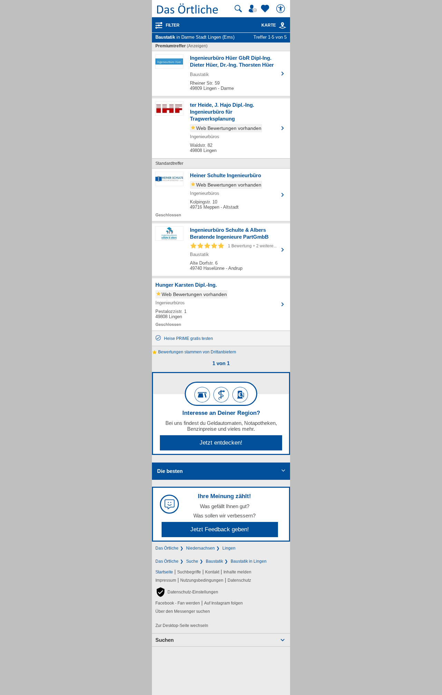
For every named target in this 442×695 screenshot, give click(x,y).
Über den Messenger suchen (182, 611)
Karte (268, 25)
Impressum (165, 580)
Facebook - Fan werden (177, 603)
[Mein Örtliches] (254, 8)
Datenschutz (239, 580)
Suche (192, 561)
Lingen (229, 548)
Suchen (164, 640)
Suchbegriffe (189, 572)
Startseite (164, 572)
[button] (186, 592)
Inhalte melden (237, 572)
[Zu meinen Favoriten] (266, 8)
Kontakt (212, 572)
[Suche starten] (238, 8)
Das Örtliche (167, 548)
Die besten (170, 471)
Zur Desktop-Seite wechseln (181, 625)
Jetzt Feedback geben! (219, 529)
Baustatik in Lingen (249, 561)
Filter (173, 25)
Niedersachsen (200, 548)
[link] (282, 25)
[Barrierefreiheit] (281, 8)
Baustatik (214, 561)
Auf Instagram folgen (223, 603)
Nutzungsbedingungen (201, 580)
